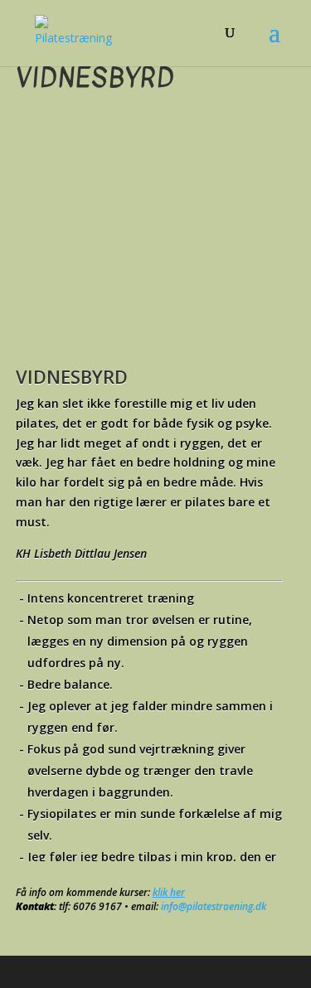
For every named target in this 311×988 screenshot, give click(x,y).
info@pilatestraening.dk (213, 906)
